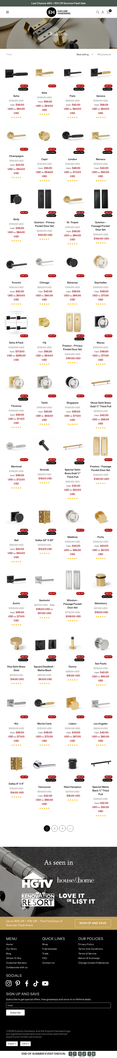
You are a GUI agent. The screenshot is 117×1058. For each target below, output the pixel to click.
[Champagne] (16, 136)
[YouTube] (45, 983)
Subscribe (15, 1012)
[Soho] (16, 72)
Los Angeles (101, 723)
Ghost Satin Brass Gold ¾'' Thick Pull (100, 404)
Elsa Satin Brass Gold (16, 668)
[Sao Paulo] (101, 643)
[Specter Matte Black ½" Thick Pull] (101, 763)
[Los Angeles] (101, 703)
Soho (16, 95)
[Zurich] (16, 580)
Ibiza (44, 92)
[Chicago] (44, 262)
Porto (100, 536)
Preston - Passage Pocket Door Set (100, 468)
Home (9, 944)
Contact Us (48, 962)
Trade (45, 953)
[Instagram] (9, 983)
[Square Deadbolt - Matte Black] (44, 643)
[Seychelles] (101, 262)
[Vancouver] (44, 763)
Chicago (44, 282)
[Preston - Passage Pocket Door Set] (101, 446)
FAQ (44, 958)
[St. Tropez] (72, 199)
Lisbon (72, 723)
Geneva (100, 95)
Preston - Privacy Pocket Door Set (72, 347)
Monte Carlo (44, 723)
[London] (72, 136)
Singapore (72, 402)
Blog (8, 953)
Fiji (44, 342)
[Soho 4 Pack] (16, 322)
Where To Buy (13, 958)
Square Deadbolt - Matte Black (44, 668)
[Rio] (16, 703)
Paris (72, 95)
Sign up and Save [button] (92, 923)
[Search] (97, 12)
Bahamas (72, 282)
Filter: (9, 54)
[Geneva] (101, 72)
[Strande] (44, 446)
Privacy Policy (86, 944)
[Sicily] (16, 199)
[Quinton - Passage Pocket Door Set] (101, 199)
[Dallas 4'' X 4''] (16, 763)
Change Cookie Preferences (93, 962)
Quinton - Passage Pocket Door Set (100, 226)
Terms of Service (87, 953)
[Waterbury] (101, 580)
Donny (72, 666)
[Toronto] (16, 262)
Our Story (11, 948)
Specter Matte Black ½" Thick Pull (100, 790)
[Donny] (72, 643)
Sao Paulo (100, 663)
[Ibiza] (44, 72)
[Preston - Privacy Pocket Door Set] (72, 322)
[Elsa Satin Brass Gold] (16, 643)
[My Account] (102, 12)
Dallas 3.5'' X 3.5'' (44, 540)
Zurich (16, 603)
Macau (101, 342)
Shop (45, 944)
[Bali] (16, 517)
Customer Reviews (16, 962)
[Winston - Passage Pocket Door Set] (72, 580)
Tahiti (44, 402)
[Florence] (16, 382)
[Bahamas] (72, 262)
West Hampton (72, 786)
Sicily (16, 219)
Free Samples (49, 948)
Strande (44, 469)
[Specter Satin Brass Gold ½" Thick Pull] (72, 446)
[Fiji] (44, 322)
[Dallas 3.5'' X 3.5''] (44, 517)
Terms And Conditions (90, 948)
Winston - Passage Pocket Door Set (72, 604)
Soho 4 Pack (16, 342)
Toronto (16, 282)
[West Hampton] (72, 763)
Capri (44, 159)
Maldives (72, 536)
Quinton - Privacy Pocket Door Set (44, 224)
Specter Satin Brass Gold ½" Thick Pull (72, 473)
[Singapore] (72, 382)
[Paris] (72, 72)
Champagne (16, 155)
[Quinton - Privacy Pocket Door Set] (44, 199)
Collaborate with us (17, 967)
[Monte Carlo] (44, 703)
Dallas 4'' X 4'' (16, 783)
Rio (16, 723)
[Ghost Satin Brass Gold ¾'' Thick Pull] (101, 382)
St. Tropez (72, 222)
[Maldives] (72, 517)
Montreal (16, 466)
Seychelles (100, 282)
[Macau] (101, 322)
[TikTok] (36, 983)
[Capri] (44, 136)
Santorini (44, 600)
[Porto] (101, 517)
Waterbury (100, 603)
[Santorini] (44, 580)
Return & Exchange (88, 958)
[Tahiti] (44, 382)
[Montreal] (16, 446)
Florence (16, 405)
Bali (16, 540)
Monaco (100, 159)
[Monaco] (101, 136)
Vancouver (44, 786)
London (72, 159)
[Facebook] (27, 983)
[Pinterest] (18, 983)
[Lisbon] (72, 703)
